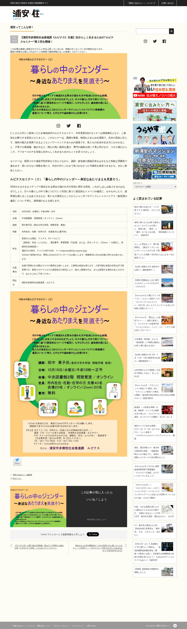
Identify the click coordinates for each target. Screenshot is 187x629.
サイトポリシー (78, 626)
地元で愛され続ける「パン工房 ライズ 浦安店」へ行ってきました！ (147, 210)
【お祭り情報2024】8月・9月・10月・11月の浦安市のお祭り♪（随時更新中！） (147, 357)
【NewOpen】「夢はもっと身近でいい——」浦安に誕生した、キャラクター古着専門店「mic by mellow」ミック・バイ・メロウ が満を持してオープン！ (154, 323)
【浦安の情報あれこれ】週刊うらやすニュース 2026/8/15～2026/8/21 (146, 283)
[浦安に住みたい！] (41, 14)
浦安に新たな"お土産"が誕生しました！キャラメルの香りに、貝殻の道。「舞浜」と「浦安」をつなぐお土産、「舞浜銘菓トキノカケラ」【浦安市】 (154, 228)
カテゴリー (137, 183)
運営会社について (43, 626)
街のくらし (17, 478)
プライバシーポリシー (61, 626)
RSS (175, 625)
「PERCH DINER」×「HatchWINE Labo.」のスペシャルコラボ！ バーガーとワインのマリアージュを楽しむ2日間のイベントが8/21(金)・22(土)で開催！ (154, 491)
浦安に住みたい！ (163, 625)
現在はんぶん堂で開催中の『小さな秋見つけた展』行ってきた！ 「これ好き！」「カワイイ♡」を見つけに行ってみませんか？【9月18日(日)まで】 (98, 548)
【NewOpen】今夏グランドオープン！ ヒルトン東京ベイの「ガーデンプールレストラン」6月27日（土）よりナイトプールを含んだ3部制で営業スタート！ (154, 301)
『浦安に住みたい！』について (141, 3)
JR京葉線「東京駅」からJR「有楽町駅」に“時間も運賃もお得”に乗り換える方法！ (147, 342)
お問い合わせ (167, 3)
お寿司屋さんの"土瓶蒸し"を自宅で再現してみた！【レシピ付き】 (147, 373)
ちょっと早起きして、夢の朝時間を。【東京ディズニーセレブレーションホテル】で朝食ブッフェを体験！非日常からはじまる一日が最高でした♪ (154, 251)
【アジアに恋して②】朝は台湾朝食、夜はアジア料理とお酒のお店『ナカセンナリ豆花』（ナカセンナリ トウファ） (39, 546)
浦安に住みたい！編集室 (22, 475)
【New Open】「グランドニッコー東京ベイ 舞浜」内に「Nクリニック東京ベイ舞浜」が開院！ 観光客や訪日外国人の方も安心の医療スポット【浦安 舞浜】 (154, 391)
